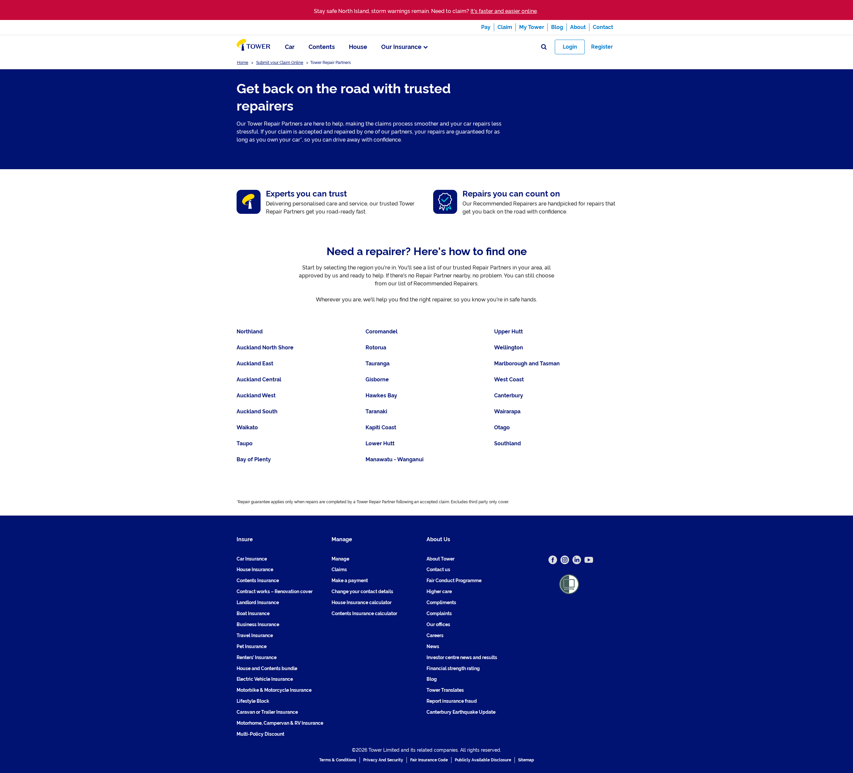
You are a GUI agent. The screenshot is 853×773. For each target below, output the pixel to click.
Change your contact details (362, 591)
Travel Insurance (255, 635)
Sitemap (526, 760)
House (358, 46)
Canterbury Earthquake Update (460, 712)
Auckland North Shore (265, 347)
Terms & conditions (337, 760)
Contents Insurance (258, 580)
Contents (322, 46)
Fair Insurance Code (429, 760)
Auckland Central (259, 379)
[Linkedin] (577, 560)
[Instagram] (565, 560)
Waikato (247, 427)
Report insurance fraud (451, 701)
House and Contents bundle (267, 668)
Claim (504, 27)
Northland (250, 331)
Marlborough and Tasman (527, 363)
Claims (339, 569)
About (578, 27)
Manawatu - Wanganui (395, 459)
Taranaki (376, 411)
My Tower (531, 27)
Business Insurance (258, 624)
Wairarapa (507, 411)
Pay (485, 27)
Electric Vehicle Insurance (265, 679)
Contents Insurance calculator (364, 613)
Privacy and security (383, 760)
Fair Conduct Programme (453, 580)
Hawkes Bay (381, 395)
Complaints (439, 613)
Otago (502, 427)
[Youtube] (589, 560)
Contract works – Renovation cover (275, 591)
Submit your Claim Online (279, 62)
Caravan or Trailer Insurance (267, 712)
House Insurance (255, 569)
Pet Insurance (252, 646)
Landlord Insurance (258, 602)
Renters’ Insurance (257, 657)
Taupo (245, 443)
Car (290, 46)
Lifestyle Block (253, 701)
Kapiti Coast (381, 427)
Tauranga (378, 363)
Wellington (508, 347)
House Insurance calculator (362, 602)
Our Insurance (401, 46)
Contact (603, 27)
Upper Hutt (508, 331)
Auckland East (255, 363)
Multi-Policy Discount (260, 734)
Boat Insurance (253, 613)
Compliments (441, 602)
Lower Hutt (380, 443)
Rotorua (376, 347)
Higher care (439, 591)
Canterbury (508, 395)
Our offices (438, 624)
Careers (434, 635)
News (432, 646)
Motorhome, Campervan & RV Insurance (280, 723)
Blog (557, 27)
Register (602, 47)
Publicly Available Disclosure (483, 760)
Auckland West (256, 395)
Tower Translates (445, 690)
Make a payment (350, 580)
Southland (507, 443)
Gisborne (377, 379)
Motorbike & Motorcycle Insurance (274, 690)
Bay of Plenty (254, 459)
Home (242, 62)
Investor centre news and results (461, 657)
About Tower (440, 559)
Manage (340, 559)
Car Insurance (252, 559)
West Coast (509, 379)
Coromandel (382, 331)
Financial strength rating (453, 668)
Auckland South (257, 411)
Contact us (438, 569)
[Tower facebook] (553, 560)
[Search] (544, 47)
